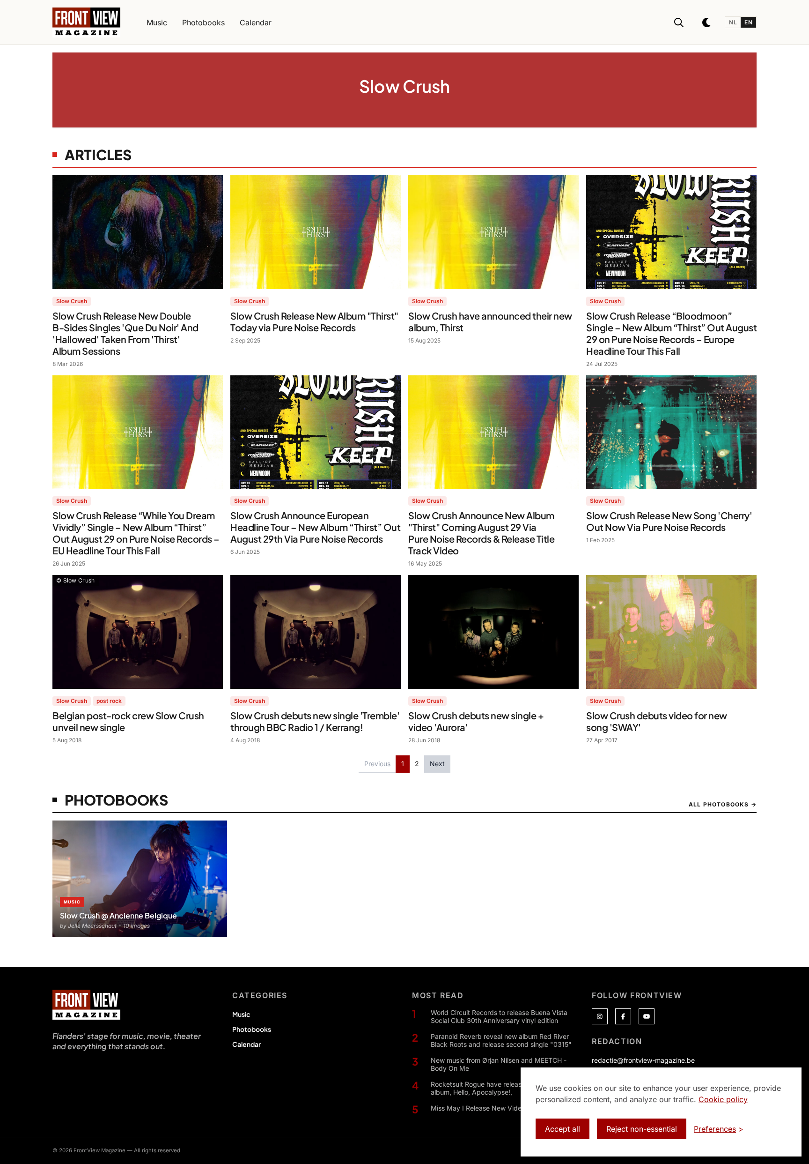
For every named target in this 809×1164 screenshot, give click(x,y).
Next (437, 764)
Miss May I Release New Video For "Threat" (498, 1108)
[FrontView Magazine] (86, 1005)
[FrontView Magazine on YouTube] (647, 1016)
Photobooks (251, 1029)
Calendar (246, 1044)
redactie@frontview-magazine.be (643, 1060)
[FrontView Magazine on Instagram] (600, 1016)
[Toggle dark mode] (707, 22)
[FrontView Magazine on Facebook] (623, 1016)
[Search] (679, 22)
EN (748, 22)
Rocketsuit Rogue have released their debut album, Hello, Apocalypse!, (498, 1088)
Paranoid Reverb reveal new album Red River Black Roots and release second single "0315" (501, 1040)
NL (733, 22)
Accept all (562, 1129)
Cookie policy (723, 1099)
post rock (109, 700)
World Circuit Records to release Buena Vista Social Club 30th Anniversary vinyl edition (499, 1016)
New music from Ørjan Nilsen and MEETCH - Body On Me (498, 1064)
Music (241, 1014)
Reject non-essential (641, 1129)
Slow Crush (71, 301)
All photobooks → (723, 804)
